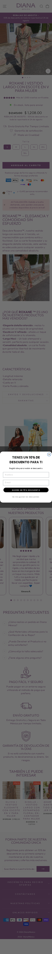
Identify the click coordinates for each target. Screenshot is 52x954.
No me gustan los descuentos (25, 497)
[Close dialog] (49, 454)
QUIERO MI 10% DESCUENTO (26, 490)
